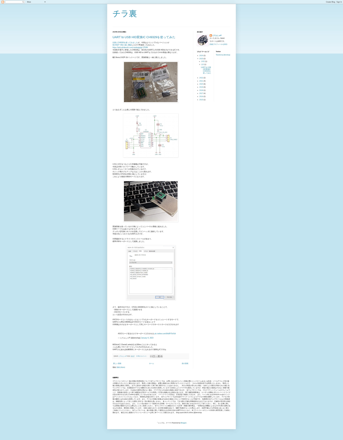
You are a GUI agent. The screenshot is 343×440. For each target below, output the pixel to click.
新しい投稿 (117, 363)
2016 (201, 96)
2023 (201, 59)
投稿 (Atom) (121, 367)
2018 (201, 90)
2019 (201, 87)
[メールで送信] (151, 356)
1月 (202, 64)
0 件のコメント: (141, 356)
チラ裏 (125, 13)
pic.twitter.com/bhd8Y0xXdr (165, 334)
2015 (201, 100)
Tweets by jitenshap (223, 55)
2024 (201, 55)
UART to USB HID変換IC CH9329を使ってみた (144, 37)
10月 (203, 61)
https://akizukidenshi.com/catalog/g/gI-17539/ (130, 47)
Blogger (183, 423)
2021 (201, 81)
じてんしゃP (216, 35)
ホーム (151, 363)
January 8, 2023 (147, 338)
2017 (201, 93)
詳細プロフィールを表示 (218, 44)
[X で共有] (156, 356)
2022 (201, 78)
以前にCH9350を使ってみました (125, 42)
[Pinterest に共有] (161, 356)
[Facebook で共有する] (159, 356)
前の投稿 (185, 363)
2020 (201, 84)
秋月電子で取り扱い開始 (122, 45)
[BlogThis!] (153, 356)
